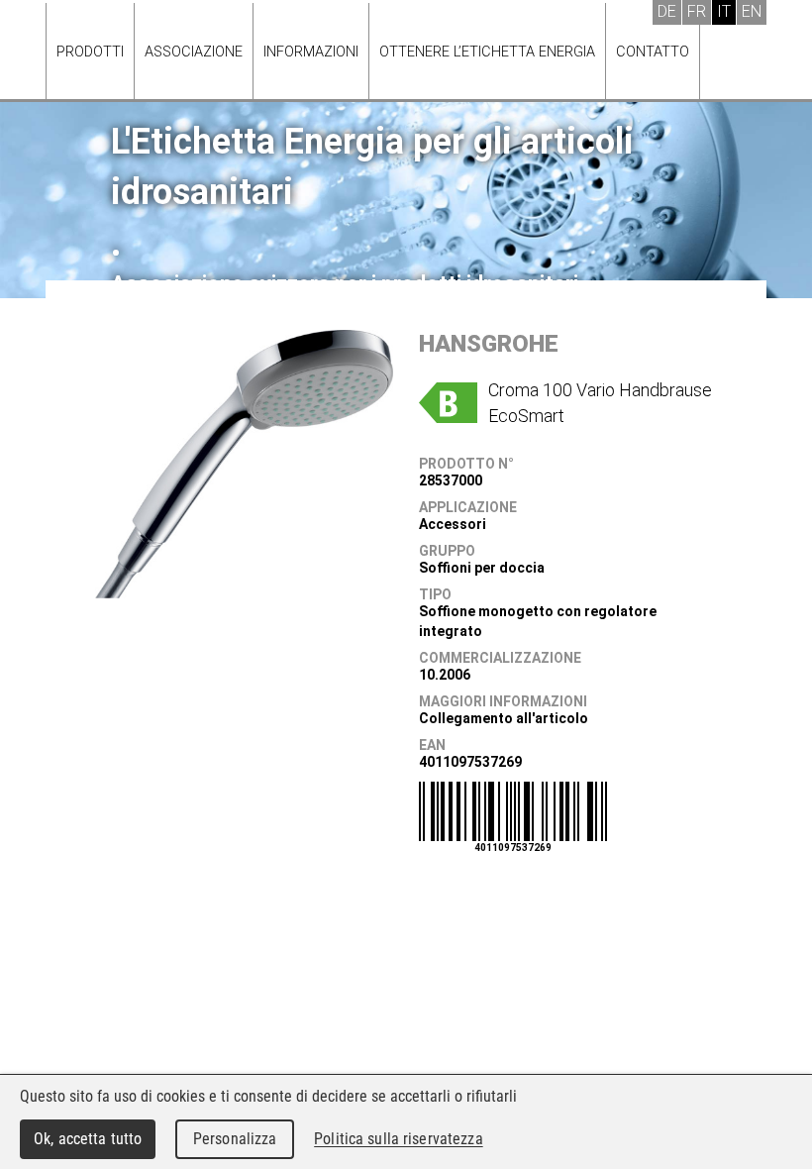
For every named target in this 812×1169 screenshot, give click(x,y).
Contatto (652, 52)
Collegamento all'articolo (503, 718)
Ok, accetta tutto (88, 1138)
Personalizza (235, 1138)
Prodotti (90, 52)
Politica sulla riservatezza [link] (398, 1138)
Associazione (194, 52)
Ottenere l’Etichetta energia (487, 52)
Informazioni (310, 52)
